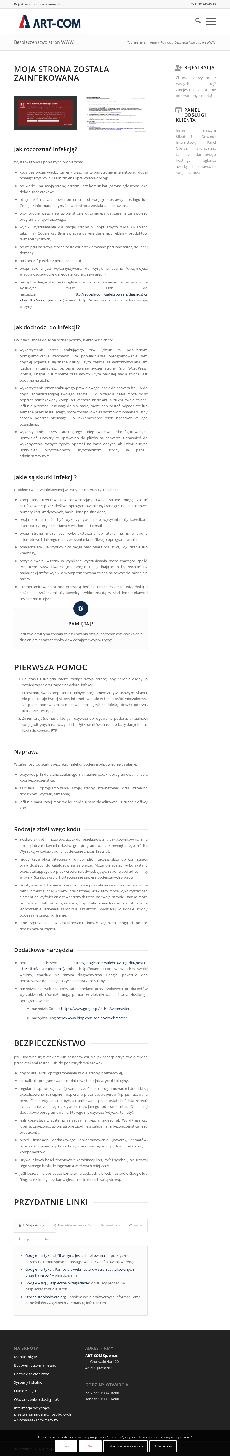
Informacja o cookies (125, 1446)
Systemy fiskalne (28, 1382)
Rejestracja (199, 67)
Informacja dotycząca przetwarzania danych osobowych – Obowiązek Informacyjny (42, 1414)
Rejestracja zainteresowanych (37, 4)
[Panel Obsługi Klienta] (178, 110)
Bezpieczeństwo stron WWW (44, 42)
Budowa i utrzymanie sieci (35, 1365)
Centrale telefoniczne (31, 1373)
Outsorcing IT (25, 1390)
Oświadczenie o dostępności (37, 1399)
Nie (90, 1446)
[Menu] (208, 21)
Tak (66, 1446)
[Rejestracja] (178, 67)
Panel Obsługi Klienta (191, 115)
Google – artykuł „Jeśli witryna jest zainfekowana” (65, 1255)
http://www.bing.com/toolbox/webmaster (92, 1017)
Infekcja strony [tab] (33, 1225)
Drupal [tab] (26, 1239)
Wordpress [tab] (113, 1225)
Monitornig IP (25, 1356)
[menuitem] (37, 4)
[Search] (195, 21)
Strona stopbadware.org (45, 1296)
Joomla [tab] (138, 1225)
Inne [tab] (48, 1239)
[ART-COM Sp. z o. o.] (50, 21)
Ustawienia (163, 1446)
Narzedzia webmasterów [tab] (75, 1225)
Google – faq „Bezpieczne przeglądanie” (57, 1283)
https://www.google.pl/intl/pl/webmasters (96, 1008)
